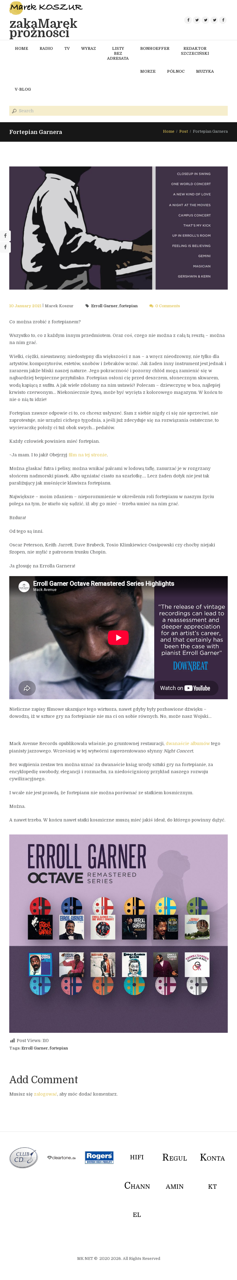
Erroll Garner (104, 306)
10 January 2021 (25, 306)
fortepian (128, 306)
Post (183, 131)
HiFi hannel (137, 1186)
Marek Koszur (59, 306)
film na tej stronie (88, 454)
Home (168, 131)
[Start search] (13, 111)
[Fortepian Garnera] (118, 228)
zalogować (45, 1094)
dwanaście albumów (188, 743)
